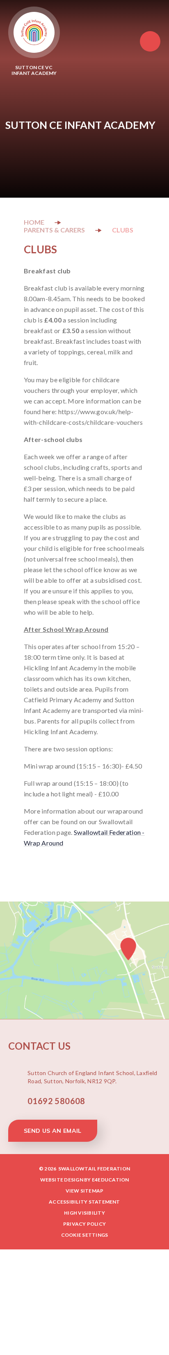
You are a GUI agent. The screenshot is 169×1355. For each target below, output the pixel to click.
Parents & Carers (54, 230)
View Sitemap (85, 1191)
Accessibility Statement (84, 1202)
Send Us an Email (53, 1130)
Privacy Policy (84, 1224)
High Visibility (84, 1213)
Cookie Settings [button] (84, 1235)
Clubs (122, 230)
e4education (110, 1180)
